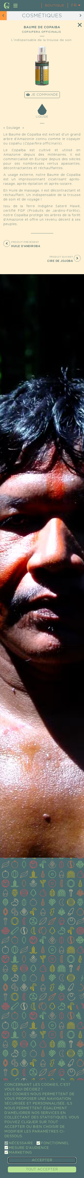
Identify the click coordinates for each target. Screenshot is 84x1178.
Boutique (54, 5)
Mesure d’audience (29, 1148)
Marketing (20, 1152)
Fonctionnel (55, 1143)
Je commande (44, 94)
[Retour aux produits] (80, 24)
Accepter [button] (42, 1160)
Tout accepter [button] (42, 1169)
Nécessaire (21, 1143)
